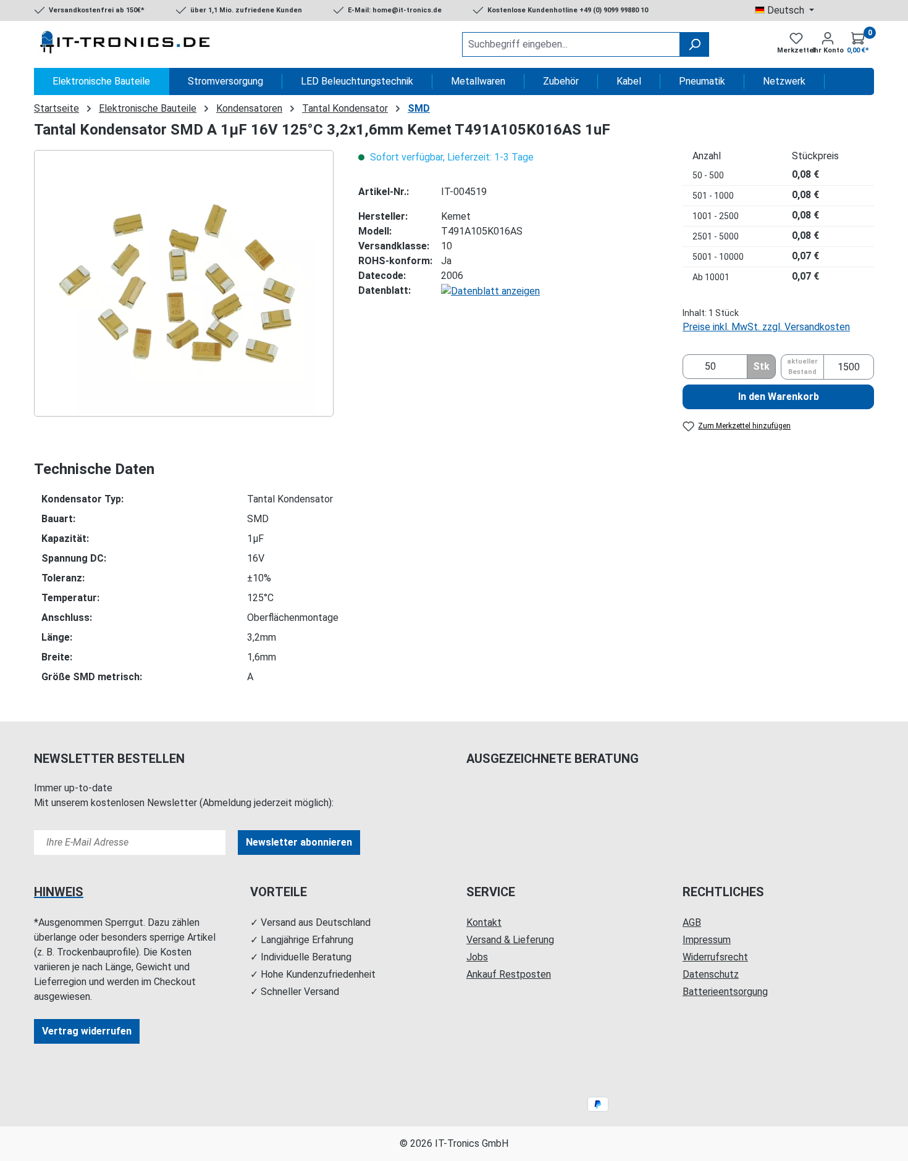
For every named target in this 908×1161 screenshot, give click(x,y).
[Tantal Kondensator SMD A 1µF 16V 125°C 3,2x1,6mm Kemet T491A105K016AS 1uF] (183, 283)
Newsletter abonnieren (299, 842)
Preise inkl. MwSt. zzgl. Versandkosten (766, 327)
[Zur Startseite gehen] (126, 44)
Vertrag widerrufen (87, 1031)
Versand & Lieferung (510, 940)
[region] (184, 283)
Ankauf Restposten (508, 974)
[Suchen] (694, 44)
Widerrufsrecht (715, 957)
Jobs (477, 957)
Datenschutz (711, 974)
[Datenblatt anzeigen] (490, 290)
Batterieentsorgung (725, 991)
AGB (692, 922)
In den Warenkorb (778, 396)
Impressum (707, 940)
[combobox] (571, 44)
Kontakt (484, 922)
